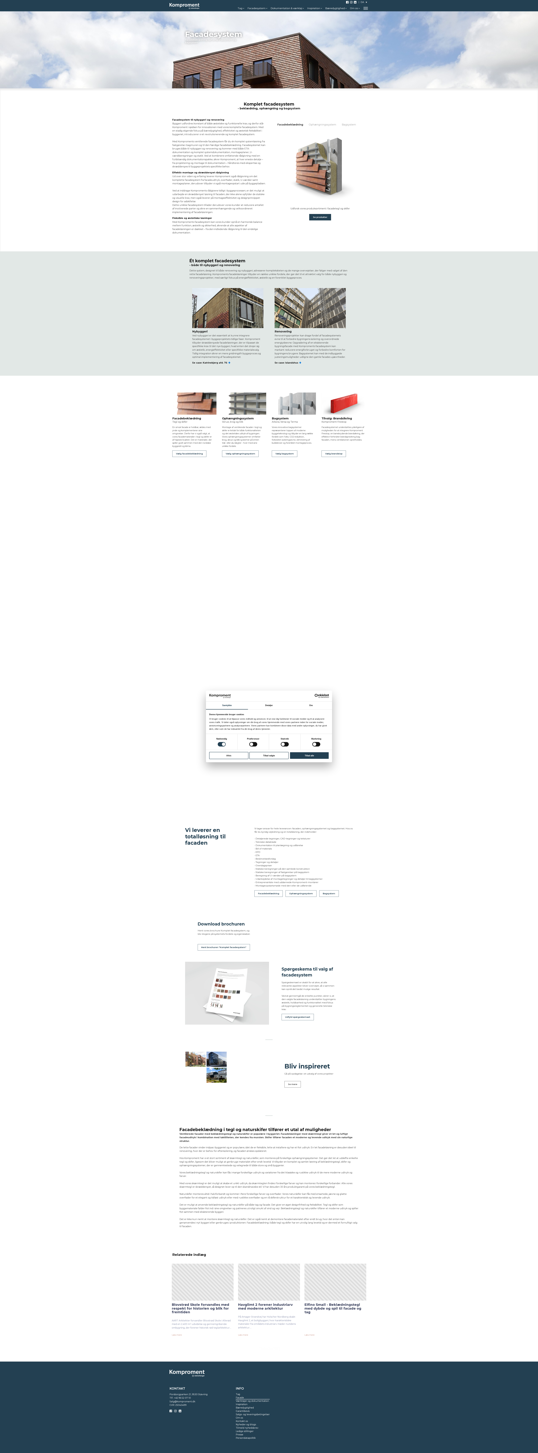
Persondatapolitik (246, 1438)
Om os (239, 1417)
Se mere (292, 1084)
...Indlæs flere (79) (269, 1349)
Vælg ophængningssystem (240, 453)
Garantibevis (243, 1411)
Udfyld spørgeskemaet (297, 1017)
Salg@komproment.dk (182, 1401)
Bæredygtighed (245, 1407)
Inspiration (241, 1404)
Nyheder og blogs (246, 1424)
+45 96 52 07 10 (182, 1398)
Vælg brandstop (333, 453)
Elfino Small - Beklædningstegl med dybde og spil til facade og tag (332, 1308)
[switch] (253, 744)
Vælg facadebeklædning (189, 453)
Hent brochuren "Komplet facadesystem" (223, 947)
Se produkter (320, 217)
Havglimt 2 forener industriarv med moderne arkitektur (265, 1306)
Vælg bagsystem (284, 453)
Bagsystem (329, 893)
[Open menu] (365, 8)
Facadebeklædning (268, 893)
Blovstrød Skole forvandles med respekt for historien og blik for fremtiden (200, 1308)
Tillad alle (309, 755)
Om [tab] (311, 705)
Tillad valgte (269, 755)
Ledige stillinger (245, 1431)
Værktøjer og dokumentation (252, 1401)
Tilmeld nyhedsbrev (247, 1428)
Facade (240, 1397)
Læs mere (177, 1335)
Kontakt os (242, 1421)
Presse (239, 1434)
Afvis (228, 755)
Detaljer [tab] (269, 705)
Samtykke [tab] (227, 705)
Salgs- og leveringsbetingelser (253, 1414)
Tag (238, 1394)
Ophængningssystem (301, 893)
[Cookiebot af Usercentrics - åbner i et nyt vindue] (316, 696)
